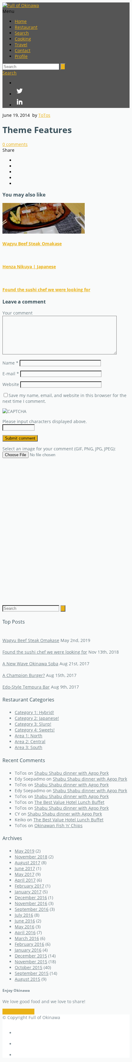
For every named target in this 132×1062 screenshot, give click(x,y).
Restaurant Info (18, 1011)
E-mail (10, 373)
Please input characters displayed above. (44, 421)
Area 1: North (28, 736)
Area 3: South (28, 747)
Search (22, 33)
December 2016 (31, 897)
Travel (21, 45)
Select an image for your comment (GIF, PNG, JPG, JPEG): (59, 449)
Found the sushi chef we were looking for (46, 289)
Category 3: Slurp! (33, 724)
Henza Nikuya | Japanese (29, 266)
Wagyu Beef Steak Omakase (32, 243)
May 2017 (24, 874)
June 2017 (25, 868)
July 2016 (24, 915)
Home (21, 21)
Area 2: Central (30, 741)
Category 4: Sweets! (35, 730)
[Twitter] (72, 91)
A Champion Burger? (23, 675)
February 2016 (29, 944)
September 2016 (32, 909)
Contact (22, 50)
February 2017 (29, 886)
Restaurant (26, 27)
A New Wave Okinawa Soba (30, 664)
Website (10, 384)
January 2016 (28, 950)
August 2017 (27, 862)
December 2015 (31, 956)
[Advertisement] (66, 527)
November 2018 (31, 857)
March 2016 (27, 938)
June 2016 (25, 921)
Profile (21, 56)
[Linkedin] (72, 102)
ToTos (44, 115)
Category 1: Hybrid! (34, 712)
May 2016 (24, 927)
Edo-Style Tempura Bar (26, 687)
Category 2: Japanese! (37, 718)
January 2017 (28, 892)
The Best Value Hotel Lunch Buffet (69, 802)
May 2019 (24, 851)
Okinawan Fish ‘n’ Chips (58, 825)
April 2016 (25, 932)
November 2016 (31, 903)
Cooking (23, 39)
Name (10, 363)
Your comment (17, 313)
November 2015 (31, 962)
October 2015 (28, 967)
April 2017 (25, 880)
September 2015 (32, 973)
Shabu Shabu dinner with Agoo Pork (71, 773)
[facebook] (72, 83)
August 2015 (27, 979)
